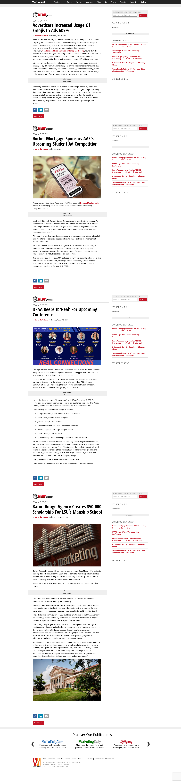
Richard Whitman (41, 36)
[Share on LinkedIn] (40, 110)
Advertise (134, 2)
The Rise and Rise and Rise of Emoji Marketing (63, 51)
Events (69, 2)
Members (89, 2)
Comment (38, 116)
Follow (144, 2)
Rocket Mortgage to (89, 203)
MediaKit (60, 759)
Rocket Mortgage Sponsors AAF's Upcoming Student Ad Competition (129, 45)
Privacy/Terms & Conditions (104, 759)
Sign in (113, 2)
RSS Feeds (81, 759)
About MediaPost (49, 759)
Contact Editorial (70, 759)
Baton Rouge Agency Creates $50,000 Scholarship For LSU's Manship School (126, 58)
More (99, 2)
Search (106, 2)
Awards (79, 2)
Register (123, 2)
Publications (58, 2)
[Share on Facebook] (35, 110)
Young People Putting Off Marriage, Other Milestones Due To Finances (129, 70)
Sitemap (90, 759)
